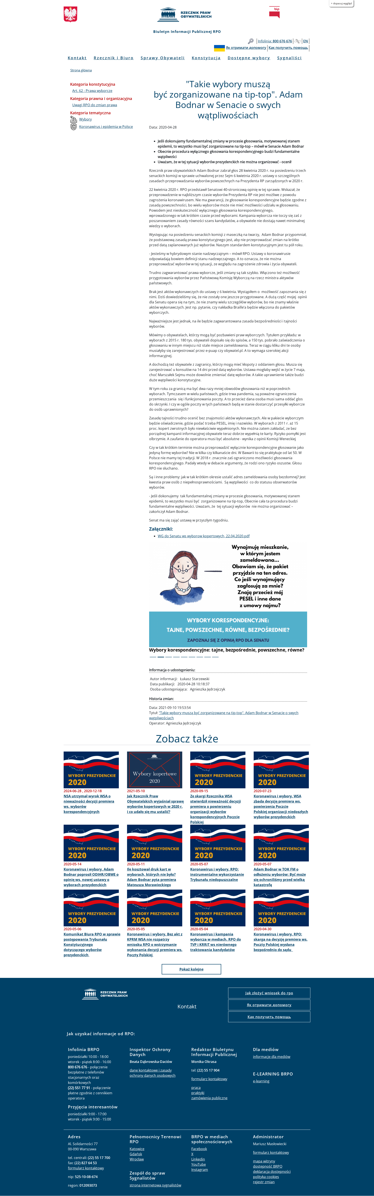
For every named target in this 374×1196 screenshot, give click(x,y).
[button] (161, 602)
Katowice (137, 1148)
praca (196, 1087)
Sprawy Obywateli (163, 57)
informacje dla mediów (271, 1056)
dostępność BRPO (267, 1166)
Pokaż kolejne (191, 969)
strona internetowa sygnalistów (155, 1185)
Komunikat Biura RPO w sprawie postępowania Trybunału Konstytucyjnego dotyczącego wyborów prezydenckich (92, 944)
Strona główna (81, 70)
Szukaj (251, 41)
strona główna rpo (104, 995)
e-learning (261, 1081)
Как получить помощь (269, 1016)
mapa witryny (264, 1161)
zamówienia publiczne (209, 1098)
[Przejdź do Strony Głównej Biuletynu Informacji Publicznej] (274, 12)
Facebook (199, 1148)
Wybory (85, 119)
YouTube (198, 1164)
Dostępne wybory (249, 57)
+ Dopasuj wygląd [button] (341, 3)
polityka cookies (266, 1176)
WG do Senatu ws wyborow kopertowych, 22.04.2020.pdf (204, 536)
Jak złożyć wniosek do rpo (269, 993)
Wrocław (137, 1159)
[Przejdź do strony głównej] (187, 14)
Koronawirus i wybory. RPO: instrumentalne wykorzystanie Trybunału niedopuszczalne (217, 874)
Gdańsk (136, 1154)
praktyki (197, 1092)
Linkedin (198, 1159)
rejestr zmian (264, 1182)
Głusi (297, 41)
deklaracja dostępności (272, 1171)
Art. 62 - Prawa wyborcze (92, 90)
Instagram (199, 1169)
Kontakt (77, 57)
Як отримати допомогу (269, 1005)
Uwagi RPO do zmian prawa (94, 105)
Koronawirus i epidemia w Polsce (106, 126)
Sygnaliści (289, 57)
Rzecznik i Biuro (114, 57)
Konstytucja (206, 57)
